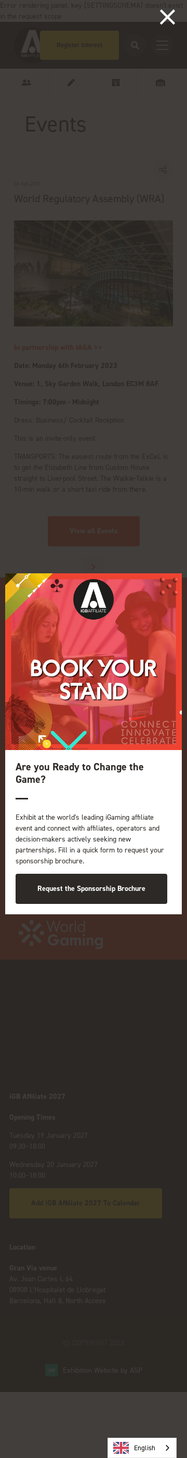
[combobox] (142, 1448)
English (144, 1447)
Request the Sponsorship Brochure (91, 889)
